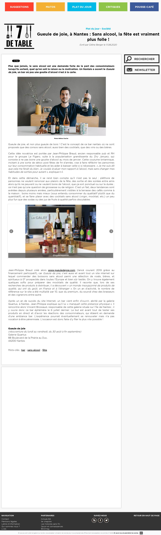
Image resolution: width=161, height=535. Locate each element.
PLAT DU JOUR (81, 6)
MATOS (50, 6)
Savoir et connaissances (52, 526)
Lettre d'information (11, 524)
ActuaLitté (46, 519)
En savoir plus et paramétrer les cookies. (126, 533)
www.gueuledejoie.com (61, 270)
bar (23, 350)
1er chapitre (46, 521)
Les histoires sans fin (50, 524)
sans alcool (33, 350)
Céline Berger (96, 45)
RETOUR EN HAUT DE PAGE (146, 516)
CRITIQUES (113, 6)
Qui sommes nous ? (11, 526)
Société (106, 28)
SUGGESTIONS (19, 6)
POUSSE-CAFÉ (144, 6)
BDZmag (45, 529)
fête (44, 350)
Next (111, 231)
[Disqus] (61, 404)
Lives (4, 529)
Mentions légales (9, 521)
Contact (5, 519)
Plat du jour (92, 28)
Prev (11, 231)
